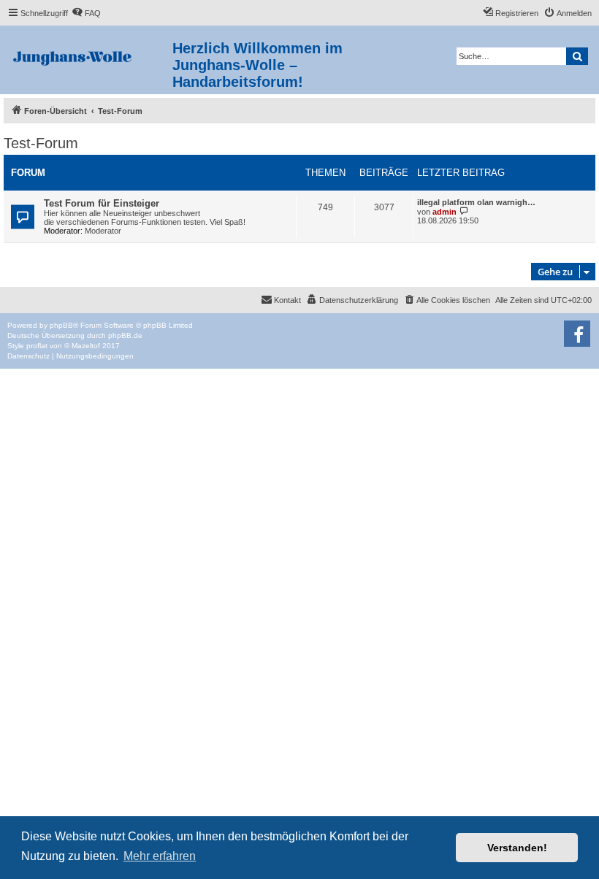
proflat (36, 346)
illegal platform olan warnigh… (476, 202)
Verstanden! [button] (517, 847)
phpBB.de (125, 335)
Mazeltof (86, 346)
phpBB (61, 325)
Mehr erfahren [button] (159, 856)
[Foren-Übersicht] (88, 55)
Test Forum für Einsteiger (101, 203)
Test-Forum (41, 143)
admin (444, 211)
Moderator (103, 230)
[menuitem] (86, 13)
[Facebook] (577, 333)
